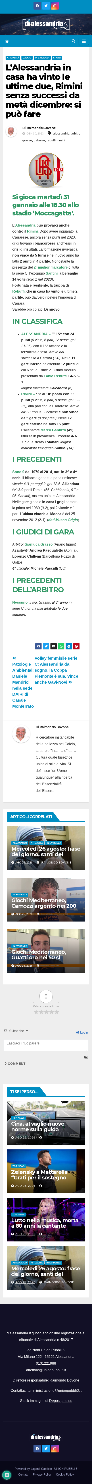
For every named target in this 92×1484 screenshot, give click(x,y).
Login (83, 1032)
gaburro (39, 140)
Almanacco (20, 843)
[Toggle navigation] (84, 41)
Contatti (23, 1474)
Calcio (27, 57)
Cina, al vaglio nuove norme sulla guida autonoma (37, 1129)
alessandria (61, 133)
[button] (73, 41)
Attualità (13, 57)
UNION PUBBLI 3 (65, 1468)
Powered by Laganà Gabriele (34, 1468)
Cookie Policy (65, 1474)
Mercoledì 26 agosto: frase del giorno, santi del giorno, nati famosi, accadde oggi (45, 857)
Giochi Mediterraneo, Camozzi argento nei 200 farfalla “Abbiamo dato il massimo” (43, 908)
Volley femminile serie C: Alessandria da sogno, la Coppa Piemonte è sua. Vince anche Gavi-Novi (56, 670)
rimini (61, 140)
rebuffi (51, 140)
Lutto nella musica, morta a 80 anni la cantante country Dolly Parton (44, 1226)
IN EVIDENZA (42, 57)
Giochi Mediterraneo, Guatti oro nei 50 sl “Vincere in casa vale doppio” (38, 960)
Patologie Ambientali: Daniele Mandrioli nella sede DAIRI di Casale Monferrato (23, 685)
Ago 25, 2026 (25, 1137)
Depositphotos (60, 1401)
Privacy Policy (42, 1474)
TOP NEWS (19, 1118)
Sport (57, 57)
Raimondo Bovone (41, 128)
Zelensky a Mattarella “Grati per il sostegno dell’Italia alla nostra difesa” (39, 1180)
